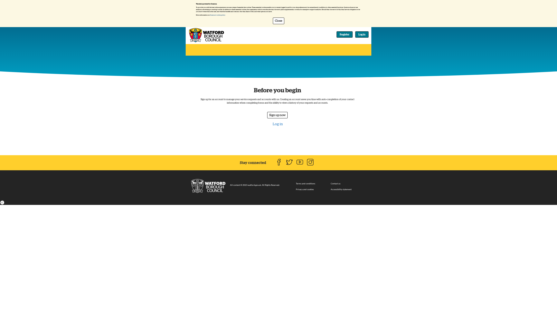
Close (278, 20)
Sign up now (277, 115)
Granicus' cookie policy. (217, 15)
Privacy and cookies (305, 189)
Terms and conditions (305, 184)
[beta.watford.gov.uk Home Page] (208, 185)
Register (344, 34)
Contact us (335, 184)
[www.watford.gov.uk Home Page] (206, 34)
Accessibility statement (341, 189)
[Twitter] (289, 162)
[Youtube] (299, 162)
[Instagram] (310, 162)
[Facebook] (278, 162)
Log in (361, 34)
